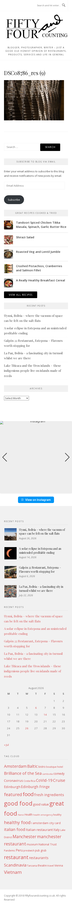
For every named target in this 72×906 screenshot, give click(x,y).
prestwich (28, 850)
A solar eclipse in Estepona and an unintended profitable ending (40, 551)
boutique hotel (54, 767)
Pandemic (9, 850)
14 (45, 714)
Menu (12, 5)
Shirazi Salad (25, 237)
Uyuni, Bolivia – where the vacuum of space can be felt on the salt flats (42, 532)
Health (29, 814)
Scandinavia (15, 865)
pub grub (40, 850)
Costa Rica (29, 781)
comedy (59, 773)
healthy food (17, 822)
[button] (36, 491)
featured (13, 794)
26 (26, 728)
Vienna (58, 865)
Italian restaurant (39, 829)
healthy (57, 814)
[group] (36, 457)
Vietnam (13, 872)
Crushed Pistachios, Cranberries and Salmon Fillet (39, 268)
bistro (42, 767)
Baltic (32, 766)
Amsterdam (15, 766)
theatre (42, 865)
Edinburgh (12, 786)
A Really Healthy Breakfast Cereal (40, 280)
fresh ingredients (49, 794)
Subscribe (14, 199)
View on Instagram (38, 499)
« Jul (6, 745)
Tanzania (32, 865)
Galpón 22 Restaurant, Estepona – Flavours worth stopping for (40, 569)
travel (50, 865)
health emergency (43, 814)
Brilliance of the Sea (23, 773)
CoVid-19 (44, 780)
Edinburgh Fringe (35, 786)
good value (41, 804)
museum (32, 844)
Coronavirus (13, 780)
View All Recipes (20, 294)
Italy (56, 829)
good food (18, 803)
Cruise (59, 780)
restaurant (16, 857)
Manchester (24, 836)
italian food (14, 829)
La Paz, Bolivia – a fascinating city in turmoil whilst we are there (41, 589)
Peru (19, 850)
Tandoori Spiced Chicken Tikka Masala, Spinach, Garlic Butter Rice (41, 224)
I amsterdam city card (46, 823)
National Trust (48, 844)
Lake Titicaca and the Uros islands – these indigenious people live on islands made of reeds (32, 371)
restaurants (38, 857)
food (28, 794)
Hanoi (21, 814)
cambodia (47, 774)
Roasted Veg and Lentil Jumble (38, 252)
